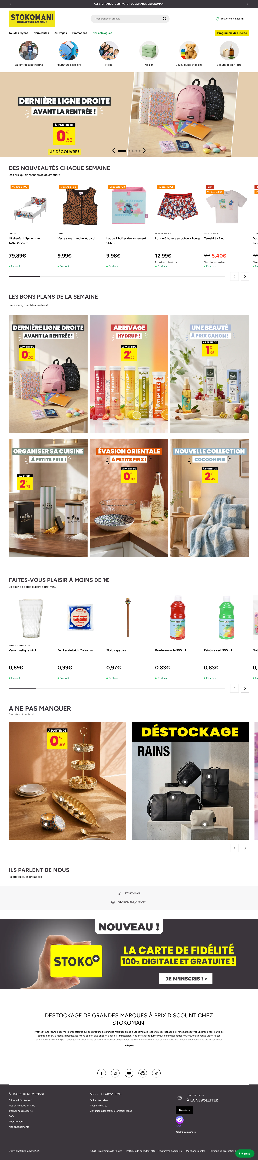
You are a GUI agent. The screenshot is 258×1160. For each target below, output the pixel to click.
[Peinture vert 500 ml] (226, 617)
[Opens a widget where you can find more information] (244, 1153)
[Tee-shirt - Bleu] (226, 205)
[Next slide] (144, 150)
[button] (11, 4)
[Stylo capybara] (129, 617)
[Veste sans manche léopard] (80, 205)
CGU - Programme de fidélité (106, 1150)
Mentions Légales (195, 1150)
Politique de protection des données (229, 1150)
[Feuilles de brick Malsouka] (80, 617)
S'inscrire (184, 1110)
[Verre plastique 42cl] (31, 617)
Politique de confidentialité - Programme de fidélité (154, 1150)
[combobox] (130, 19)
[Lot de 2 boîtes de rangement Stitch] (129, 205)
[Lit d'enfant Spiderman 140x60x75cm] (31, 205)
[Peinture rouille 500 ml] (177, 617)
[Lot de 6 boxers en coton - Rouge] (177, 205)
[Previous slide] (114, 150)
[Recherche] (165, 19)
